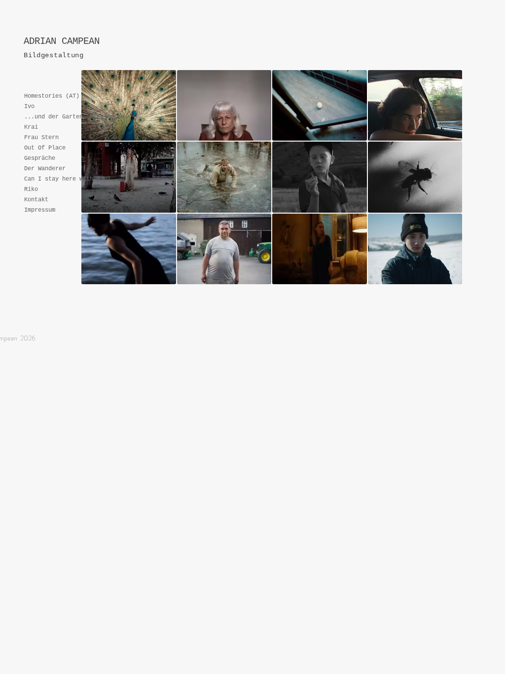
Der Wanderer (45, 168)
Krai (31, 127)
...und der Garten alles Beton (74, 116)
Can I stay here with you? (67, 179)
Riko (31, 189)
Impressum (39, 210)
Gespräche (39, 158)
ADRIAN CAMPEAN (62, 41)
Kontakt (36, 199)
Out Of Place (45, 148)
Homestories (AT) (51, 96)
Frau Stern (41, 137)
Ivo (29, 106)
